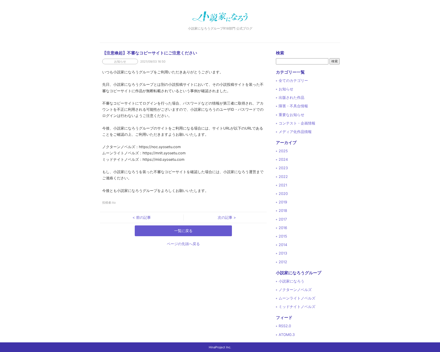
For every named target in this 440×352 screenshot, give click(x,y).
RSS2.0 (285, 326)
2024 (283, 159)
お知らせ (286, 89)
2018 (283, 210)
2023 (283, 168)
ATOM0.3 (287, 334)
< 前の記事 (143, 217)
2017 (283, 219)
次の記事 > (225, 217)
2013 (283, 253)
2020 (283, 193)
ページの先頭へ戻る (183, 243)
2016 (283, 227)
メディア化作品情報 (295, 131)
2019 (283, 202)
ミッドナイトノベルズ (297, 306)
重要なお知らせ (291, 114)
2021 (283, 185)
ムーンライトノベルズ (297, 298)
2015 (283, 236)
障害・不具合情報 (293, 106)
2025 (283, 151)
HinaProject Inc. (220, 347)
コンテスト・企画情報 (297, 123)
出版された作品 (291, 97)
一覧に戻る (183, 230)
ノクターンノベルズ (295, 289)
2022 (283, 176)
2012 (283, 262)
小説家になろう (291, 281)
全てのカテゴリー (293, 80)
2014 (283, 244)
